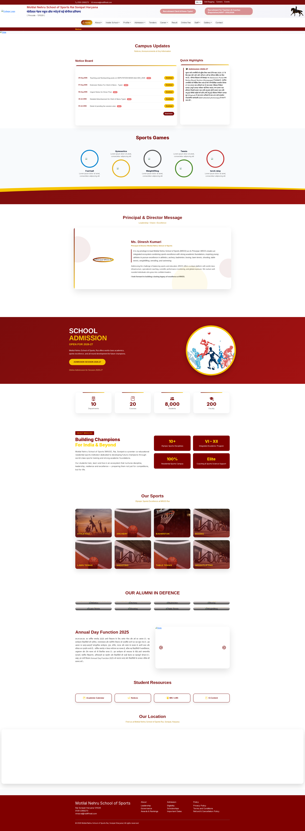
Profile (126, 22)
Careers (219, 2)
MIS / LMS (173, 698)
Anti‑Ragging (209, 2)
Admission (139, 22)
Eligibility (171, 805)
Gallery (207, 22)
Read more (169, 114)
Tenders (152, 22)
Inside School (112, 22)
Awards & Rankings (149, 811)
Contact (219, 22)
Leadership (146, 805)
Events (227, 2)
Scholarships (173, 808)
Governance (146, 808)
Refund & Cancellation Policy (206, 811)
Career (163, 22)
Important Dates (174, 811)
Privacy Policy (199, 805)
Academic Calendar (95, 698)
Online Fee (186, 22)
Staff (196, 22)
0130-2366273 (83, 2)
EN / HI (198, 2)
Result (174, 22)
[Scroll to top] (298, 824)
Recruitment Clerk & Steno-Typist (178, 11)
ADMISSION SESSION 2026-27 (87, 362)
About (98, 22)
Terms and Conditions (203, 808)
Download (169, 72)
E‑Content (213, 698)
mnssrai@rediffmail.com (102, 2)
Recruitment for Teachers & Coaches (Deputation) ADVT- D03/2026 (224, 11)
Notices (134, 698)
